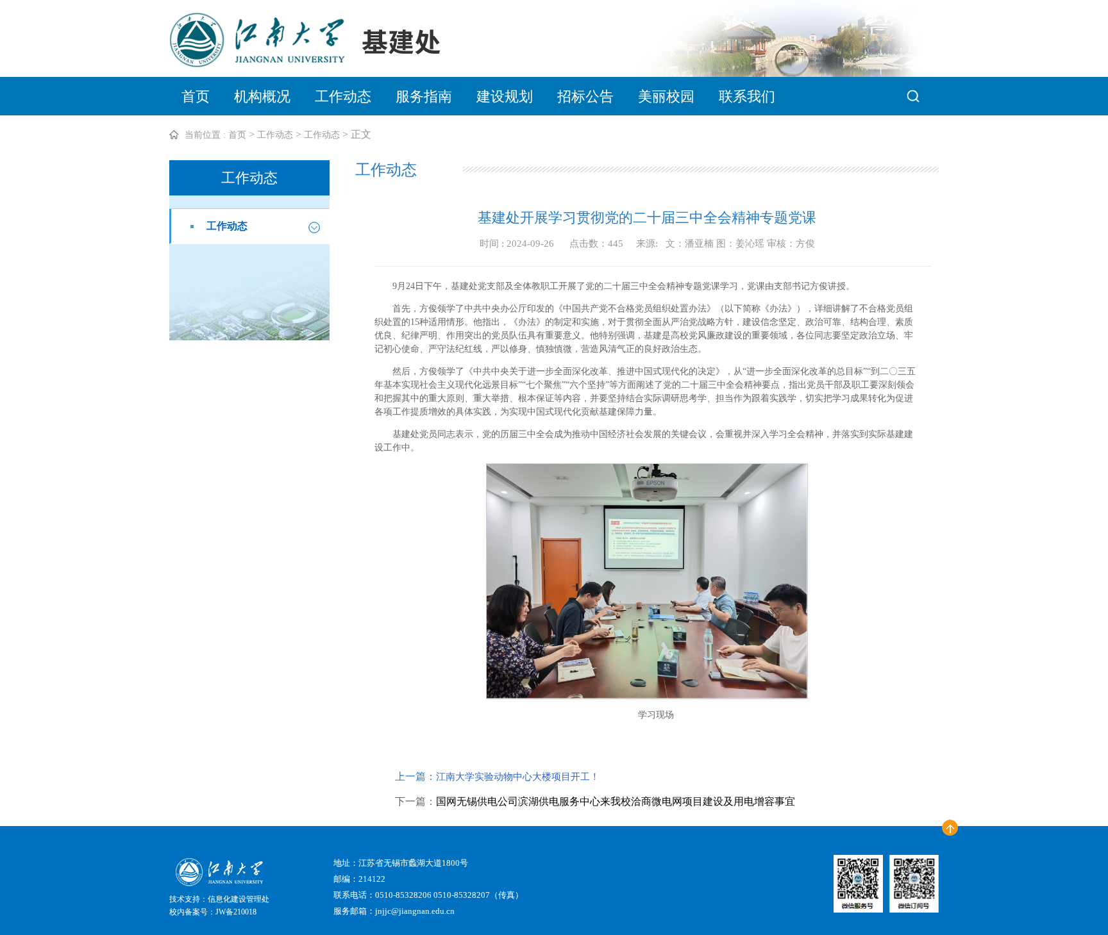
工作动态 (343, 96)
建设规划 (504, 96)
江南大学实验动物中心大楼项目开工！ (518, 777)
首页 (195, 96)
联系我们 (747, 96)
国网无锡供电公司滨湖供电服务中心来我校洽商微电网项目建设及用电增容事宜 (615, 801)
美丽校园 (666, 96)
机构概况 (262, 96)
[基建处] (323, 63)
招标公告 (585, 96)
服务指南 (424, 96)
